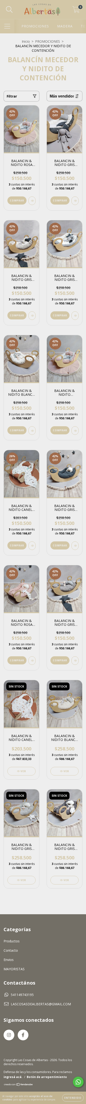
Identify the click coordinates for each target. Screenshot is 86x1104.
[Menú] (7, 26)
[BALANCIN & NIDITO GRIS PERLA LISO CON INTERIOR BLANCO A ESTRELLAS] (75, 315)
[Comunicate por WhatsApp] (78, 1082)
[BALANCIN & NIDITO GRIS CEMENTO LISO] (75, 545)
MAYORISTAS (14, 969)
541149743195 (22, 994)
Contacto (11, 950)
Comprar (17, 200)
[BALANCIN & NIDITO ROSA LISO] (32, 660)
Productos (12, 941)
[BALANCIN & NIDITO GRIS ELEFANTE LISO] (75, 660)
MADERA (65, 26)
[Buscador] (9, 10)
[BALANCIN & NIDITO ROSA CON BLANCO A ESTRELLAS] (32, 200)
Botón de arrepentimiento (47, 1077)
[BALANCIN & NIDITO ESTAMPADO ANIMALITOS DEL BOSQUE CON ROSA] (75, 430)
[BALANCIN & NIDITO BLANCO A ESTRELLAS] (32, 430)
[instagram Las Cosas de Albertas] (9, 1035)
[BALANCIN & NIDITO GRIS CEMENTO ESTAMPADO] (75, 200)
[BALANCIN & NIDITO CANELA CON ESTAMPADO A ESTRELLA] (32, 545)
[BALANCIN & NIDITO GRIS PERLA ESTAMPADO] (32, 315)
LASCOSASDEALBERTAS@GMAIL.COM (41, 1004)
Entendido (72, 1097)
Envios (9, 959)
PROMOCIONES (35, 26)
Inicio (26, 41)
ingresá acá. (13, 1077)
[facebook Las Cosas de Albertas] (23, 1035)
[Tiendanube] (18, 1085)
